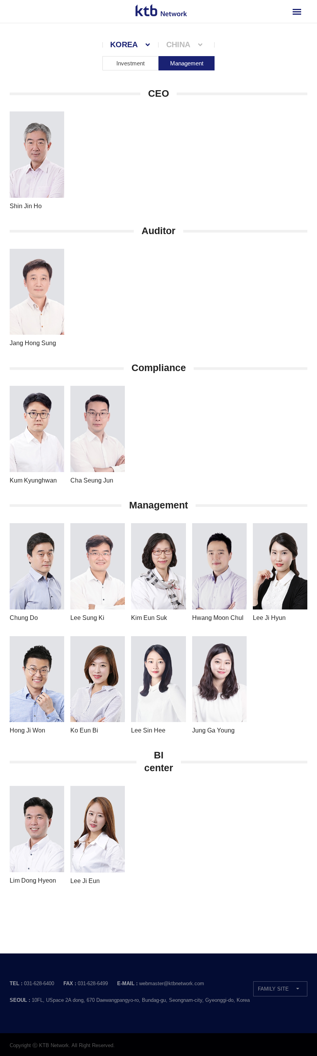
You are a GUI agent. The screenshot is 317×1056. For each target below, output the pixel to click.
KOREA (124, 44)
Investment (130, 63)
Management (186, 63)
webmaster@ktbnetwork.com (171, 983)
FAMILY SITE (273, 989)
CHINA (178, 44)
